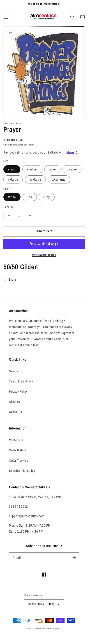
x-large (72, 169)
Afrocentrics (39, 628)
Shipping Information (22, 471)
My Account (16, 440)
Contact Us (16, 412)
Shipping (7, 144)
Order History (17, 450)
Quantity (8, 207)
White (12, 197)
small (12, 169)
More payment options (44, 255)
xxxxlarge (58, 179)
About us (14, 402)
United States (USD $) (41, 604)
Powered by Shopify (53, 628)
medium (32, 169)
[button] (6, 17)
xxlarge (13, 179)
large (52, 169)
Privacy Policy (18, 391)
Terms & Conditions (21, 381)
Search (13, 371)
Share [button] (12, 279)
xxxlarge (35, 179)
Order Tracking (18, 460)
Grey (46, 197)
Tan (29, 197)
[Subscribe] (74, 558)
